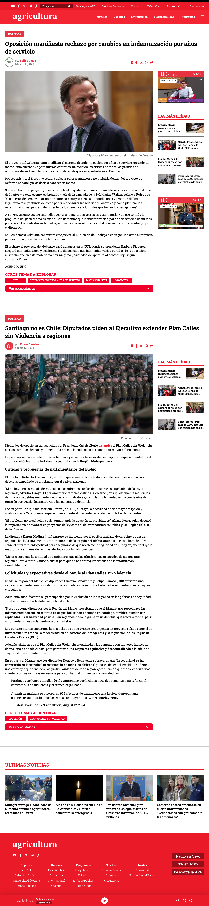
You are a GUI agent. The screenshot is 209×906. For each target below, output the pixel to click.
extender (106, 445)
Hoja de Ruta (83, 886)
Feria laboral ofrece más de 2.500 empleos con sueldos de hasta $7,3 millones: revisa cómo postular (190, 178)
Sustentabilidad (164, 16)
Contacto (111, 875)
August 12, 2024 (74, 705)
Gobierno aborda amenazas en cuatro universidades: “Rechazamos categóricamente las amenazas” (179, 811)
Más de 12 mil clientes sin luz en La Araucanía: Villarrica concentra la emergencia (79, 809)
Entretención (139, 16)
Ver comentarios (22, 288)
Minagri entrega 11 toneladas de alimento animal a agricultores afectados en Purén (28, 809)
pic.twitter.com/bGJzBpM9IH (103, 698)
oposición (121, 280)
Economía (56, 875)
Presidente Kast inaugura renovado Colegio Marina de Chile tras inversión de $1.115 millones (127, 811)
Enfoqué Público (83, 880)
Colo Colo (26, 870)
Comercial (142, 870)
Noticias (102, 16)
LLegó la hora (83, 870)
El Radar (83, 875)
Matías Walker (96, 280)
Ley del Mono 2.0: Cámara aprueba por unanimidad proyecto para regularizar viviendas (170, 161)
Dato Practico (56, 870)
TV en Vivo (153, 6)
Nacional (56, 886)
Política (14, 34)
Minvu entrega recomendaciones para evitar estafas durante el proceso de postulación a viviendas (170, 128)
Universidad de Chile (26, 880)
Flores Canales (29, 344)
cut (15, 280)
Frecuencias (197, 6)
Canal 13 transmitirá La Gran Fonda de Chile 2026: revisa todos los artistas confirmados (190, 145)
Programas (188, 16)
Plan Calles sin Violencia (47, 718)
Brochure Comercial (113, 6)
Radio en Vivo (175, 6)
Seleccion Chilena (26, 875)
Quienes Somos (111, 870)
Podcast (135, 6)
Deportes (119, 16)
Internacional (56, 880)
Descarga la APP (85, 6)
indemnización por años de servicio (55, 280)
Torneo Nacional (26, 886)
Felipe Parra (28, 60)
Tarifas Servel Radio (142, 875)
